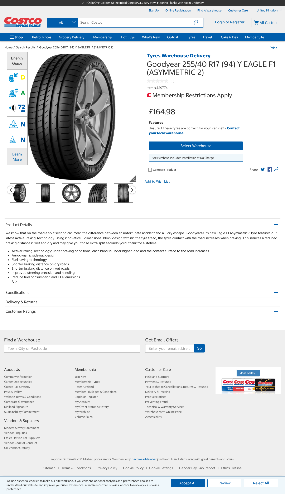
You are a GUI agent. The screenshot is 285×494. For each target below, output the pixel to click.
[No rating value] (158, 81)
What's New (151, 37)
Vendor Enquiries (15, 433)
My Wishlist (82, 412)
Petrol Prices (42, 37)
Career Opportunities (18, 382)
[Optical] (179, 37)
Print (273, 48)
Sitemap (49, 468)
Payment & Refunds (158, 382)
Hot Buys (128, 37)
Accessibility (153, 417)
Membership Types (87, 382)
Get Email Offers (162, 340)
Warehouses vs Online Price (163, 412)
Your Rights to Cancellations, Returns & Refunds (176, 387)
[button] (198, 22)
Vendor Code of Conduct (20, 443)
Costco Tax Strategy (17, 387)
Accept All (188, 483)
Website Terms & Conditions (22, 397)
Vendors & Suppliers (21, 420)
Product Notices (155, 397)
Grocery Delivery (71, 37)
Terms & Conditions (76, 468)
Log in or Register (86, 397)
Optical (172, 37)
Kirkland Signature (16, 407)
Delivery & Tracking (157, 392)
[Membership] (113, 37)
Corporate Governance (19, 402)
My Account (82, 402)
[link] (262, 169)
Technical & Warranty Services (164, 407)
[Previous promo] (11, 190)
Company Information (18, 377)
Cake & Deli (229, 37)
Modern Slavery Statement (21, 428)
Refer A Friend (84, 387)
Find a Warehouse (22, 340)
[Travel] (213, 37)
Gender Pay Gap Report (197, 468)
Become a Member (144, 459)
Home (9, 47)
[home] (23, 22)
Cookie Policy (133, 468)
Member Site (254, 37)
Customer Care (158, 369)
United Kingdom (267, 10)
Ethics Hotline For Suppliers (22, 438)
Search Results (26, 47)
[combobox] (62, 22)
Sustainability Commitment (21, 412)
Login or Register (230, 22)
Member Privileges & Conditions (96, 392)
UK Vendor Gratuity (17, 448)
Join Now (80, 377)
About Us (12, 369)
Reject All (261, 483)
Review (224, 483)
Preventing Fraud (156, 402)
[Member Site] (265, 37)
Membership (102, 37)
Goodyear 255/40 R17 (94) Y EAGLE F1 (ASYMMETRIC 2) (76, 47)
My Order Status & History (92, 407)
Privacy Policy (13, 392)
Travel (207, 37)
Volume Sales (84, 417)
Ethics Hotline (231, 468)
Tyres (191, 37)
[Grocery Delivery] (85, 37)
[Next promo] (132, 190)
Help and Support (157, 377)
